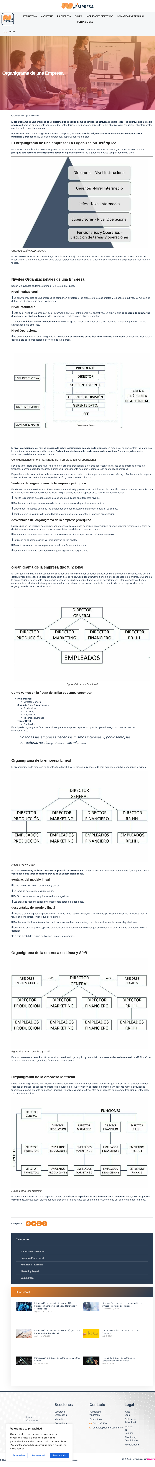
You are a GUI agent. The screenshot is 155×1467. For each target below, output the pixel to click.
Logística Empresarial (130, 16)
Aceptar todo (59, 1455)
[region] (39, 1442)
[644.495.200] (90, 1423)
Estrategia (30, 16)
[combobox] (27, 31)
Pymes (78, 16)
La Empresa (64, 16)
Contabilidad (85, 22)
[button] (28, 1223)
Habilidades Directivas (99, 16)
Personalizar (19, 1455)
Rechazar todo (39, 1455)
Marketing (47, 16)
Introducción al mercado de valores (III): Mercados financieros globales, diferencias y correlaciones (55, 1306)
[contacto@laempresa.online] (90, 1427)
